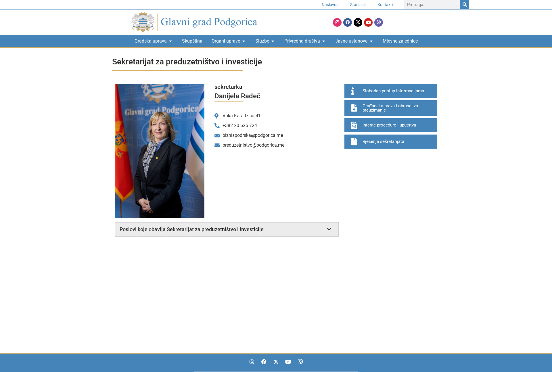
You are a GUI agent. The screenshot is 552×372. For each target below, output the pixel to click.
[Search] (464, 4)
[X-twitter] (358, 22)
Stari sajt (358, 4)
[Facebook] (347, 22)
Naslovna (330, 4)
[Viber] (378, 22)
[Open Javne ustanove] (371, 41)
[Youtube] (368, 22)
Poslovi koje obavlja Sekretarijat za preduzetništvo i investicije (192, 229)
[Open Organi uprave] (243, 41)
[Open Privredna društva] (323, 41)
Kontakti (385, 4)
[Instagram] (337, 22)
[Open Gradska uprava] (170, 41)
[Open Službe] (273, 41)
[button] (226, 229)
